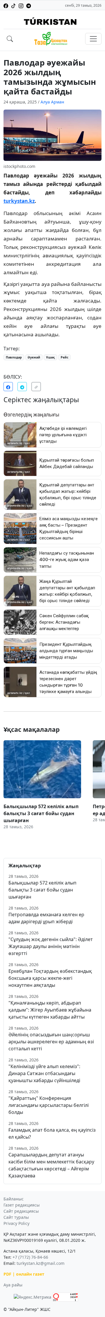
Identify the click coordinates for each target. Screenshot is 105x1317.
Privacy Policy (16, 1223)
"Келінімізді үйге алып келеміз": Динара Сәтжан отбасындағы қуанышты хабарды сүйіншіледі (44, 1073)
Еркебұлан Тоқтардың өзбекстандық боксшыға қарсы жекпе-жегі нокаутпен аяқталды (50, 978)
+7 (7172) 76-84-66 (30, 1257)
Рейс (64, 357)
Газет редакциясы (22, 1205)
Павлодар (14, 357)
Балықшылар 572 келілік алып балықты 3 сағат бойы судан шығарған (42, 890)
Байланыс (14, 1199)
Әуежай (33, 357)
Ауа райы (13, 1285)
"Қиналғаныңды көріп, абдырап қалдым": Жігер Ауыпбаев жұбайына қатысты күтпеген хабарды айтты (49, 1010)
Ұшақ (50, 357)
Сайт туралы (16, 1217)
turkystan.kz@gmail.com (40, 1263)
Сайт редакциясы (21, 1211)
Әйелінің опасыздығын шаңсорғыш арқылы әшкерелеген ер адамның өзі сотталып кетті (51, 1041)
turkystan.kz (19, 201)
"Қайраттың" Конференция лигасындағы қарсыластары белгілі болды (48, 1105)
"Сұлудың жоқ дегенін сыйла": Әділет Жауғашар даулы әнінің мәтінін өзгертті (50, 946)
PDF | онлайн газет (24, 1274)
